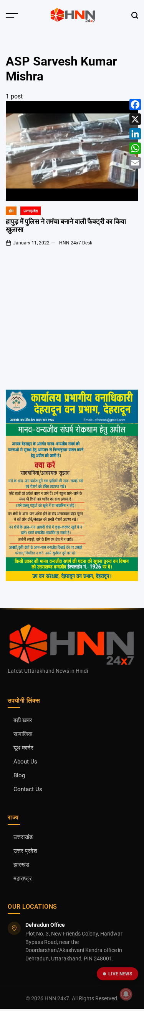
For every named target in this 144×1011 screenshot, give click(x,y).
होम (11, 211)
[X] (135, 119)
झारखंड (21, 865)
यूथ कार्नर (23, 748)
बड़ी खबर (22, 720)
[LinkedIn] (135, 133)
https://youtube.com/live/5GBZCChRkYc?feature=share (56, 285)
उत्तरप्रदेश (30, 211)
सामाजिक (22, 734)
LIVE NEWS (120, 974)
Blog (19, 775)
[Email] (135, 163)
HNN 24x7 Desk (75, 243)
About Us (25, 762)
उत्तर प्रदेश (25, 851)
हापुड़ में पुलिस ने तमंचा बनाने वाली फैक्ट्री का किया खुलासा (66, 225)
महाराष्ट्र (22, 878)
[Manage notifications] (126, 994)
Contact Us (27, 789)
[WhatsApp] (135, 148)
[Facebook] (135, 104)
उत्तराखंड (23, 837)
